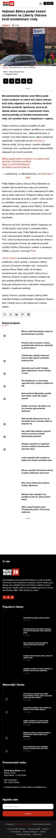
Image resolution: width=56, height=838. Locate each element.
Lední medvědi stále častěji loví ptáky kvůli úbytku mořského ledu (36, 458)
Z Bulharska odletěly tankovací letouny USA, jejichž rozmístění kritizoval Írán (35, 358)
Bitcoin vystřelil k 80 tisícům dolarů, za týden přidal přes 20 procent (37, 471)
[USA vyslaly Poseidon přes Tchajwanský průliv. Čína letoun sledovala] (11, 510)
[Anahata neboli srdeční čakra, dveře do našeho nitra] (12, 658)
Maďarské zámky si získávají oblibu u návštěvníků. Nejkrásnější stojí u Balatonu (37, 734)
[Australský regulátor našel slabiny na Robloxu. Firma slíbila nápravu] (12, 709)
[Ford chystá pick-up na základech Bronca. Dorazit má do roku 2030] (12, 748)
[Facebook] (45, 3)
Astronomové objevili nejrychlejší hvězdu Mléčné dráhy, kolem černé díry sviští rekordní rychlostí (37, 695)
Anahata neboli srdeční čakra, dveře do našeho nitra (37, 656)
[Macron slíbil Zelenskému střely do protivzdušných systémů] (11, 333)
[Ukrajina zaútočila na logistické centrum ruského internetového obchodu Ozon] (11, 447)
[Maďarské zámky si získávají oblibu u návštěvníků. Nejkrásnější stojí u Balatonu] (12, 735)
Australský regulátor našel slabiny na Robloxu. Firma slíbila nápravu (37, 708)
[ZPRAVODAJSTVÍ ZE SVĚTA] (8, 4)
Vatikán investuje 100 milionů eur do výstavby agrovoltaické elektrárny (36, 408)
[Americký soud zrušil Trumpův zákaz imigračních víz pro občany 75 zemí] (11, 371)
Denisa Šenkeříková (16, 72)
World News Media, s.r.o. (23, 824)
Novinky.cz (39, 140)
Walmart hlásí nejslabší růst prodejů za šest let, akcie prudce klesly (35, 497)
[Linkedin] (17, 81)
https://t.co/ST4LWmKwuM (15, 164)
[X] (51, 3)
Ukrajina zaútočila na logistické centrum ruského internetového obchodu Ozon (35, 446)
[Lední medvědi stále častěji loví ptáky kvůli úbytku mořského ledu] (11, 460)
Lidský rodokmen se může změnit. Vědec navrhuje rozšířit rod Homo (36, 721)
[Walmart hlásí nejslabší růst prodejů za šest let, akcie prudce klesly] (11, 498)
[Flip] (29, 81)
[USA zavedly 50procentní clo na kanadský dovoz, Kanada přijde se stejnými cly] (11, 422)
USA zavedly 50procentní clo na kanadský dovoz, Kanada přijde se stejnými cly (36, 421)
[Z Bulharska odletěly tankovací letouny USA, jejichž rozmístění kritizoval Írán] (11, 359)
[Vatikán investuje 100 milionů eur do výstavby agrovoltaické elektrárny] (11, 409)
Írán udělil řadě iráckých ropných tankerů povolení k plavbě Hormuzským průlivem (36, 433)
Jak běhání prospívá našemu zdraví (36, 618)
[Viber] (23, 81)
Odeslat (28, 814)
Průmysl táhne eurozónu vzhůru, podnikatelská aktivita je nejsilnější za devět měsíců (37, 345)
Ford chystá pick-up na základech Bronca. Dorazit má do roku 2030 (35, 747)
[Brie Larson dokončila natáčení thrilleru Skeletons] (11, 485)
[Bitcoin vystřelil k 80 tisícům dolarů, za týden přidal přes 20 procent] (11, 472)
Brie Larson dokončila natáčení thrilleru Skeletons (35, 484)
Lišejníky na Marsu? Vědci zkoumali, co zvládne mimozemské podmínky (37, 669)
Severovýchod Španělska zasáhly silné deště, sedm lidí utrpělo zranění (36, 396)
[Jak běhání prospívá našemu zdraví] (12, 619)
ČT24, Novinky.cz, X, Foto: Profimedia (22, 67)
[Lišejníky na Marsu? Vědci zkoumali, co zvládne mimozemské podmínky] (12, 670)
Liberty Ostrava (9, 258)
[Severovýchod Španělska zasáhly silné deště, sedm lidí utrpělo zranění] (11, 397)
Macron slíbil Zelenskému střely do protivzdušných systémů (37, 332)
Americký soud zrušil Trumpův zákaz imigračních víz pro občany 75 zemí (36, 370)
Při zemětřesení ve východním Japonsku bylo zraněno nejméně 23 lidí (37, 383)
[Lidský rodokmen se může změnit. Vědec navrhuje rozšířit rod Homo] (12, 722)
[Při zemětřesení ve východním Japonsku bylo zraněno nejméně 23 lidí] (11, 384)
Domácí (6, 25)
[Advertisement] (28, 536)
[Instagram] (48, 3)
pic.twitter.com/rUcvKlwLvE (16, 167)
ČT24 (33, 250)
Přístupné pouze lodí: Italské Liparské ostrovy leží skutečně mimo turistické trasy (37, 631)
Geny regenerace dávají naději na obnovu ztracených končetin (35, 644)
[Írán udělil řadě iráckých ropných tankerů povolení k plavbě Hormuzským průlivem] (11, 434)
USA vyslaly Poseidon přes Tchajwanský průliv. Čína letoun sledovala (35, 509)
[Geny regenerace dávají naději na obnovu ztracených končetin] (12, 644)
